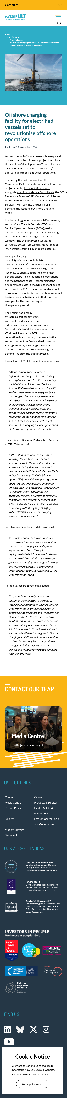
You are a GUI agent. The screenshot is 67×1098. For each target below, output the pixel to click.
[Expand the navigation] (60, 5)
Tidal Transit (30, 200)
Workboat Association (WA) (21, 333)
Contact (9, 797)
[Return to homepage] (15, 17)
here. (52, 1073)
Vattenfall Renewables (31, 329)
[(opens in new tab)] (33, 932)
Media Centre (13, 802)
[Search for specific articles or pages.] (59, 23)
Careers (38, 797)
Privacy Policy (13, 807)
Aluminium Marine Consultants (35, 192)
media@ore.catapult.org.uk (27, 745)
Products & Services (46, 802)
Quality (9, 818)
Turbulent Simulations (37, 188)
